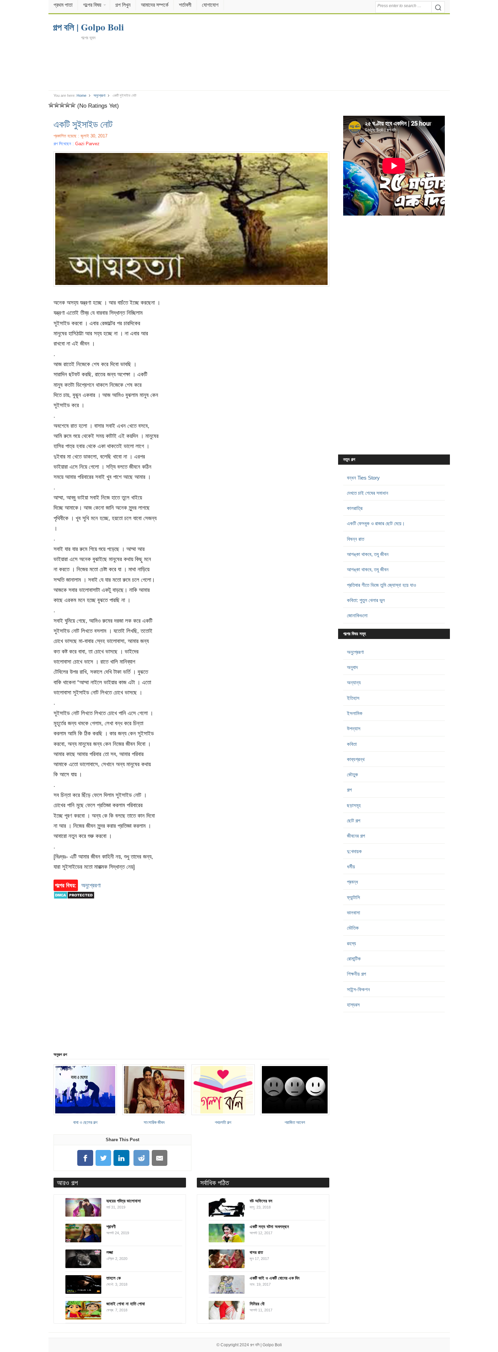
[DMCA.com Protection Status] (74, 902)
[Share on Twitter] (103, 1158)
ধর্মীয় (351, 866)
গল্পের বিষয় (92, 5)
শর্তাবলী (185, 5)
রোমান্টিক (354, 958)
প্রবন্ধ (352, 882)
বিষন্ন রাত (355, 539)
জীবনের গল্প (356, 836)
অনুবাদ (352, 667)
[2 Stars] (56, 105)
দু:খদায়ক (354, 851)
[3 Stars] (62, 105)
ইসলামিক (354, 713)
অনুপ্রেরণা (99, 95)
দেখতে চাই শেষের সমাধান (367, 493)
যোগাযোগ (210, 5)
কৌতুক (352, 774)
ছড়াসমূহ (354, 805)
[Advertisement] (249, 65)
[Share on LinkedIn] (121, 1158)
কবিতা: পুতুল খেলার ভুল (366, 600)
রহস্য (351, 943)
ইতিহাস (353, 698)
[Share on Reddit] (141, 1158)
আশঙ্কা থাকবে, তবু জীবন (368, 554)
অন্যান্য (354, 682)
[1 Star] (51, 105)
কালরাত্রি (354, 508)
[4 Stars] (67, 105)
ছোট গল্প (353, 820)
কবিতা (352, 744)
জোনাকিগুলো (357, 615)
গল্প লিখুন (122, 5)
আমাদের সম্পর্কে (154, 5)
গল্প (349, 790)
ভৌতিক (353, 928)
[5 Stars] (73, 105)
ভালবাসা (353, 912)
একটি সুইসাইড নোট (83, 123)
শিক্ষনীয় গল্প (356, 974)
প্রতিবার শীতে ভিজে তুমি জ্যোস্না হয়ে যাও (381, 585)
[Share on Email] (159, 1158)
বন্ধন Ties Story (363, 478)
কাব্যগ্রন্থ (356, 759)
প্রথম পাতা (63, 5)
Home (81, 95)
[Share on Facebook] (85, 1158)
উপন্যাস (353, 728)
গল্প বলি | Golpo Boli (266, 1345)
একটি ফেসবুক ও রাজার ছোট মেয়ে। (376, 523)
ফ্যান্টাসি (353, 897)
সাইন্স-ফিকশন (358, 989)
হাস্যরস (353, 1004)
